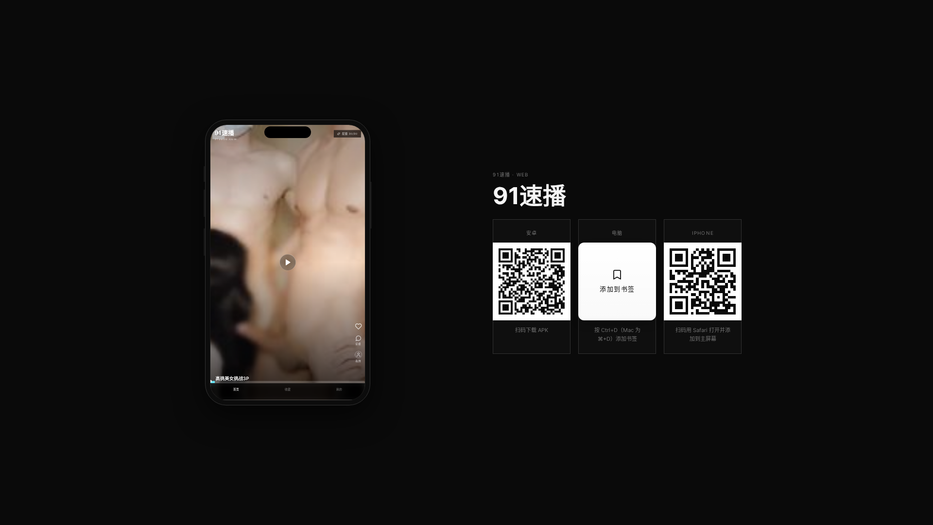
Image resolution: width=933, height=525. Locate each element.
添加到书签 (617, 289)
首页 (236, 389)
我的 (339, 389)
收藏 (288, 389)
